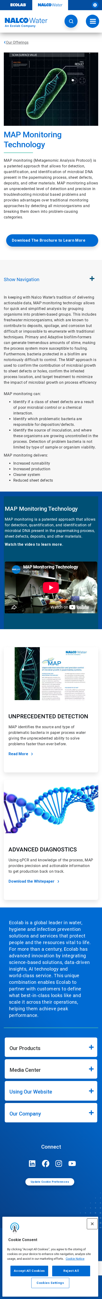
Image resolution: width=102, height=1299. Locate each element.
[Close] (92, 1224)
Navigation (21, 279)
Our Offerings (17, 42)
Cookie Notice (75, 1258)
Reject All (71, 1271)
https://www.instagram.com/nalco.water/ (59, 1163)
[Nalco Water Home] (23, 23)
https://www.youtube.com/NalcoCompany (72, 1163)
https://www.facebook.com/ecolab (45, 1163)
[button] (71, 21)
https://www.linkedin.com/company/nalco (32, 1163)
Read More (18, 754)
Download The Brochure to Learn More (48, 240)
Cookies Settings (50, 1283)
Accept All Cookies (29, 1271)
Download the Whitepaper (32, 881)
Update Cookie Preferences (50, 1181)
